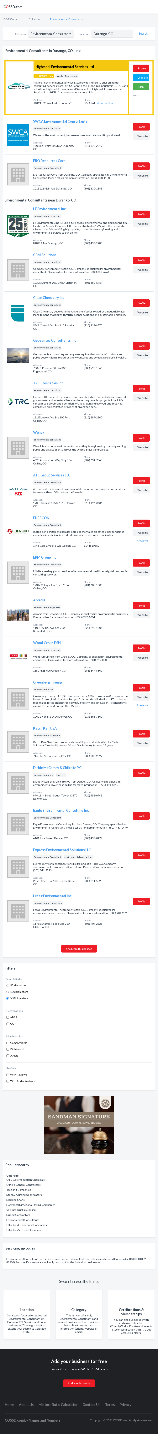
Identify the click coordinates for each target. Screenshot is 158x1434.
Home (9, 1404)
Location (84, 34)
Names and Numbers (45, 1420)
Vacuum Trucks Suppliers (21, 1209)
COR (13, 1023)
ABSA (13, 1017)
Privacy (125, 1404)
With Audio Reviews (22, 1081)
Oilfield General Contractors (23, 1184)
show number (105, 103)
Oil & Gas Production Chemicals (25, 1179)
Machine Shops (15, 1199)
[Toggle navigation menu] (152, 7)
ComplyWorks (18, 1042)
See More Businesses (79, 948)
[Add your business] (79, 1379)
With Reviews (18, 1074)
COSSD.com (10, 19)
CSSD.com (12, 7)
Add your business (79, 1383)
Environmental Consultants (22, 1219)
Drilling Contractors (18, 1214)
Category (20, 34)
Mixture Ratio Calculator (58, 1404)
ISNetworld (17, 1049)
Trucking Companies (18, 1189)
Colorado (34, 19)
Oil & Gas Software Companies (25, 1230)
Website (143, 77)
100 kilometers (19, 991)
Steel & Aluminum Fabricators (24, 1194)
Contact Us (91, 1404)
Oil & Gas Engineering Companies (26, 1225)
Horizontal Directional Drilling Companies (30, 1204)
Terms (110, 1404)
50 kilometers (18, 985)
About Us (26, 1404)
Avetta (14, 1055)
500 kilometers (19, 998)
